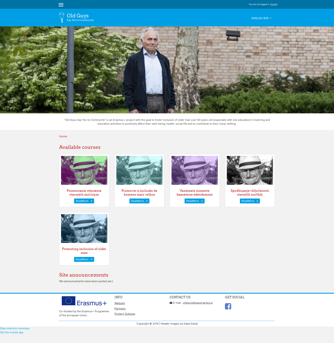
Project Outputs (124, 314)
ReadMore (83, 201)
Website (119, 303)
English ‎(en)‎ (260, 18)
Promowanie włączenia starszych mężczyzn (84, 192)
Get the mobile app (11, 332)
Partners (120, 308)
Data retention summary (15, 328)
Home (63, 136)
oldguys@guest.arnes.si (198, 302)
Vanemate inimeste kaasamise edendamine (195, 192)
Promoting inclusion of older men (84, 251)
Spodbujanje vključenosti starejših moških (250, 192)
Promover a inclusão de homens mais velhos (139, 192)
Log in (274, 4)
